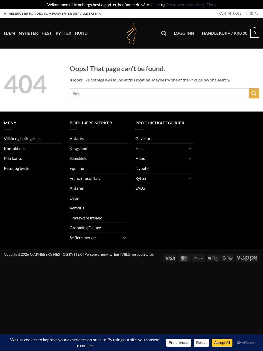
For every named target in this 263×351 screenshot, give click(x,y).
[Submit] (254, 93)
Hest (47, 33)
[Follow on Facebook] (246, 13)
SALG (140, 188)
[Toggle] (124, 238)
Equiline (77, 168)
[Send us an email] (251, 13)
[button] (184, 33)
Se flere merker (83, 237)
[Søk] (163, 33)
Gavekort (143, 138)
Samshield (79, 158)
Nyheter (28, 33)
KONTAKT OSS (230, 13)
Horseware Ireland (86, 217)
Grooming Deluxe (85, 227)
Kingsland (78, 148)
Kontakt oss (14, 148)
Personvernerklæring (185, 4)
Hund (81, 33)
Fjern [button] (211, 4)
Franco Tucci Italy (85, 178)
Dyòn (74, 198)
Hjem (9, 33)
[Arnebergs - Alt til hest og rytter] (131, 33)
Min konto (13, 158)
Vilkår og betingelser (22, 138)
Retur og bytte (16, 168)
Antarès (77, 138)
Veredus (77, 207)
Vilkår (155, 4)
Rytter (63, 33)
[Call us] (256, 13)
